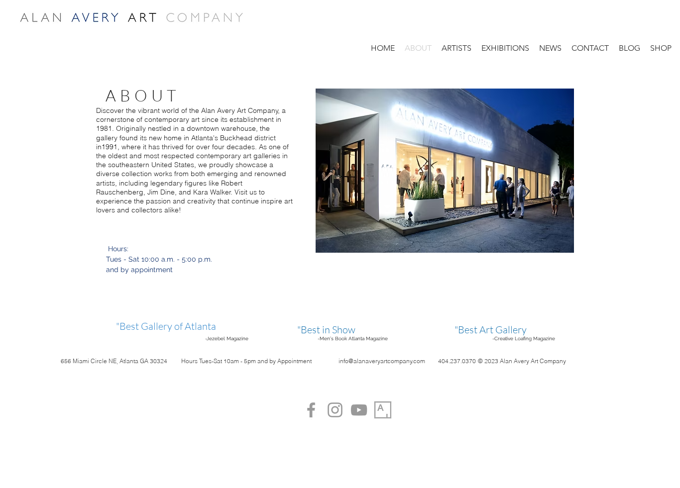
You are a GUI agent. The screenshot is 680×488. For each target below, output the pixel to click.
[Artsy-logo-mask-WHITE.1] (383, 410)
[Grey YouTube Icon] (359, 410)
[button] (505, 48)
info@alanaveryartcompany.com (382, 361)
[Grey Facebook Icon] (311, 410)
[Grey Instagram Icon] (335, 410)
